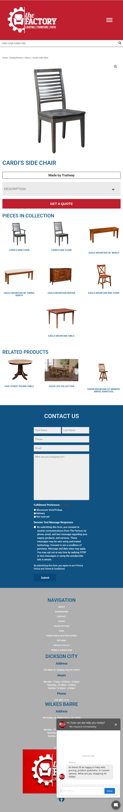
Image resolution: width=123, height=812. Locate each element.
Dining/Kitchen (16, 58)
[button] (115, 66)
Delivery (40, 513)
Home (5, 58)
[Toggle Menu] (112, 20)
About (61, 607)
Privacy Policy (61, 645)
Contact (61, 616)
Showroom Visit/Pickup (49, 510)
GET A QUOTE (61, 204)
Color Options (62, 626)
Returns (61, 640)
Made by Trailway (61, 175)
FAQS (61, 631)
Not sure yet (42, 516)
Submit (45, 577)
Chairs (28, 58)
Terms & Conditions (55, 568)
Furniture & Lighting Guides (61, 635)
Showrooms (61, 611)
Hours (61, 621)
